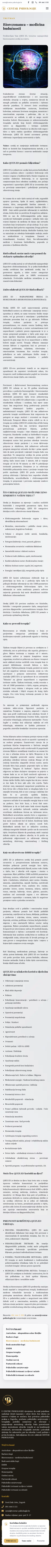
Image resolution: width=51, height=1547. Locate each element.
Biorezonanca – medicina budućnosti (17, 1457)
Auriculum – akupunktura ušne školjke (23, 1333)
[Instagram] (32, 2)
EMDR (9, 1348)
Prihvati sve (11, 1541)
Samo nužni (26, 1541)
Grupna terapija (13, 1352)
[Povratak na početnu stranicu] (25, 1400)
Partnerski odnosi (14, 1363)
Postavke (41, 1541)
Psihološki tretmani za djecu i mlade (22, 1371)
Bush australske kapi (15, 1344)
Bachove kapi (12, 1337)
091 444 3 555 (44, 2)
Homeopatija (12, 1356)
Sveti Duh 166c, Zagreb (15, 1502)
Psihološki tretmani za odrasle (20, 1375)
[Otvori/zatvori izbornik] (47, 8)
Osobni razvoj (12, 1360)
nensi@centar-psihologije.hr (12, 2)
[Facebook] (28, 2)
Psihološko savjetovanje (17, 1367)
